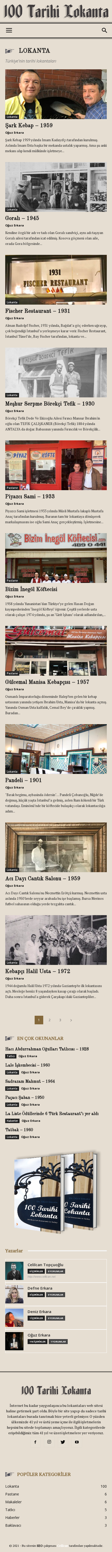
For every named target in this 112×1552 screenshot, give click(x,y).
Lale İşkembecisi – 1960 (27, 1065)
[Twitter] (63, 1442)
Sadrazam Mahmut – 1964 (30, 1082)
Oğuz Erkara (14, 132)
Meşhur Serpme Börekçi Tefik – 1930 (50, 404)
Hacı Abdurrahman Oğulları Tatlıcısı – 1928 (47, 1049)
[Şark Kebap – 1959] (56, 94)
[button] (104, 30)
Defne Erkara (40, 1288)
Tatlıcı (11, 1056)
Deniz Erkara (39, 1311)
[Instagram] (49, 1442)
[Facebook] (35, 1442)
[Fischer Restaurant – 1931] (56, 280)
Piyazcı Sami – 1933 (30, 497)
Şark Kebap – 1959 (29, 125)
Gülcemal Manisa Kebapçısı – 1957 (47, 682)
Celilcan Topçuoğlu (45, 1264)
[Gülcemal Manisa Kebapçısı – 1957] (56, 651)
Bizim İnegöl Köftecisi (31, 589)
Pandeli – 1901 (23, 780)
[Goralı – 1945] (56, 187)
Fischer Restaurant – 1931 (37, 311)
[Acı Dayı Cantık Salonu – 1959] (56, 847)
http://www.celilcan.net (41, 1276)
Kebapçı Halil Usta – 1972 (37, 971)
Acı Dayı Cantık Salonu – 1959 (42, 879)
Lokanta (12, 117)
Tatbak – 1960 (19, 1130)
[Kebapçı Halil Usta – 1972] (56, 940)
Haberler (12, 1121)
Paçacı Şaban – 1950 (24, 1098)
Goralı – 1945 (22, 218)
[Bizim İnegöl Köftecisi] (56, 558)
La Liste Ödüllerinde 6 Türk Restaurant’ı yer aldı (52, 1114)
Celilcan (62, 1546)
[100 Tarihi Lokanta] (56, 12)
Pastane (12, 488)
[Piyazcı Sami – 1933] (56, 465)
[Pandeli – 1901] (56, 749)
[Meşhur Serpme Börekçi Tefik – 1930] (56, 372)
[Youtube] (77, 1442)
